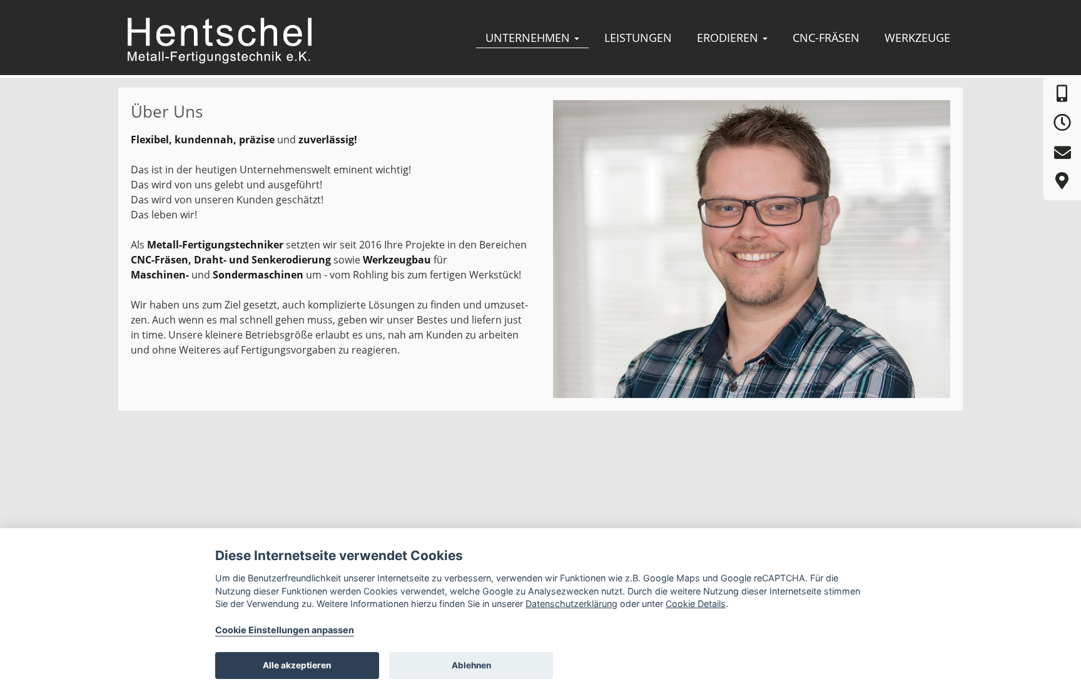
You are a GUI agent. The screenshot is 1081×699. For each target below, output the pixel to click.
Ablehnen (471, 665)
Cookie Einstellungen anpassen (284, 630)
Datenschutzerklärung (571, 603)
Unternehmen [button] (529, 37)
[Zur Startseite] (219, 39)
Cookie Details (696, 603)
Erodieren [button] (729, 37)
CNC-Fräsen (826, 37)
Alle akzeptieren (297, 665)
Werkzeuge (917, 37)
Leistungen (638, 37)
